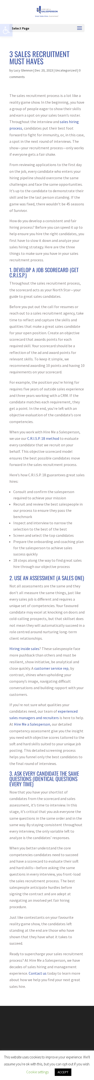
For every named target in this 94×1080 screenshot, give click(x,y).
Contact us (38, 973)
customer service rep (51, 668)
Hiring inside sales (24, 648)
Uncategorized (66, 70)
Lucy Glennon (23, 70)
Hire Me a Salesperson (32, 724)
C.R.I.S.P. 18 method (43, 438)
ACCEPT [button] (63, 1072)
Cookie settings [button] (37, 1072)
